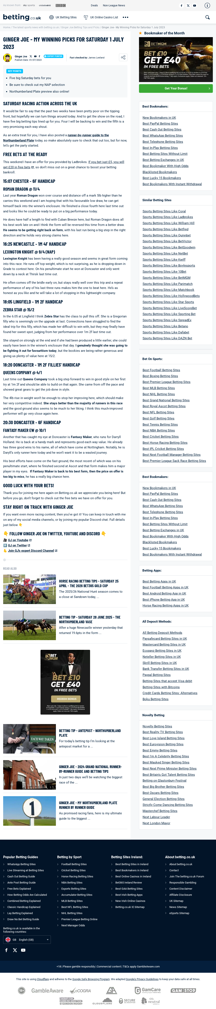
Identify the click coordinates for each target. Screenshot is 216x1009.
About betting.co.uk (180, 864)
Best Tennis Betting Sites (160, 424)
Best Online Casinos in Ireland (133, 876)
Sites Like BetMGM (176, 278)
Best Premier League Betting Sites (166, 382)
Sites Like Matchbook (178, 290)
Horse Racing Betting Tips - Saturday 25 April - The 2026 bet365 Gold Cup (89, 583)
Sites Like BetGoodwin (179, 247)
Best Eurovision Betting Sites (163, 744)
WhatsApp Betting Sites (21, 864)
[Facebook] (181, 5)
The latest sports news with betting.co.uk (35, 27)
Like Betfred (179, 229)
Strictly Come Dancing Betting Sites (168, 805)
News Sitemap (178, 907)
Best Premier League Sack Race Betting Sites (174, 461)
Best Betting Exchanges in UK (163, 160)
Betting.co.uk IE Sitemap (129, 907)
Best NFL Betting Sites (158, 412)
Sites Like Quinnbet (177, 235)
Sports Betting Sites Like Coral (164, 211)
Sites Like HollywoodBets (181, 296)
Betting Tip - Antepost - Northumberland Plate (90, 733)
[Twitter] (188, 5)
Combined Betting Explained (23, 900)
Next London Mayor (156, 823)
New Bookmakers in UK (159, 118)
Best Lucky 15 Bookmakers (162, 178)
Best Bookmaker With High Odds (166, 166)
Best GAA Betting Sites (129, 888)
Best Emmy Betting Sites (160, 750)
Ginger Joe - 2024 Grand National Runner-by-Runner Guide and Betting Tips (90, 769)
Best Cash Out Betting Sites (162, 129)
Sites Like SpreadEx (177, 320)
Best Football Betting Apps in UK (165, 587)
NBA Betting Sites (71, 882)
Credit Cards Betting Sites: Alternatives (170, 693)
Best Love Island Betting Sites (164, 738)
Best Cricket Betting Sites (161, 436)
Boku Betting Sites (156, 699)
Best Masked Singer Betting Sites (166, 762)
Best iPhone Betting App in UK (164, 600)
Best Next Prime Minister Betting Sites (170, 768)
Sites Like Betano (175, 326)
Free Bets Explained (19, 888)
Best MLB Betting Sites (159, 388)
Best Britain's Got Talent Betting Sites (169, 775)
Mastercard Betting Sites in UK (164, 644)
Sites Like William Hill (178, 223)
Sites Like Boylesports (179, 265)
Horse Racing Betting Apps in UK (166, 605)
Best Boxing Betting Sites (160, 376)
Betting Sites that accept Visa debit (167, 681)
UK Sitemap (176, 900)
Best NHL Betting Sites (159, 394)
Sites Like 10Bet (174, 272)
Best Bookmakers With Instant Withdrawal (172, 184)
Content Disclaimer (180, 888)
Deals (94, 5)
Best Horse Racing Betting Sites (165, 443)
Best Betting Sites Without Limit (165, 154)
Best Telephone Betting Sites (163, 142)
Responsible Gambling (182, 882)
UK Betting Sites (66, 17)
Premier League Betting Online (79, 919)
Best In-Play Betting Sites (160, 148)
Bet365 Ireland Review (128, 882)
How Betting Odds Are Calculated (27, 894)
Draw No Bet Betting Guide (23, 919)
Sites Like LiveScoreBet (180, 308)
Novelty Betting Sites (157, 726)
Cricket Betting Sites (73, 870)
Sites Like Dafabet (176, 332)
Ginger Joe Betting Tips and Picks (80, 27)
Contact (174, 870)
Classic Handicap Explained (23, 907)
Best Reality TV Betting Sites (163, 732)
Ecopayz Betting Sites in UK (162, 651)
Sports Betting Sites (157, 229)
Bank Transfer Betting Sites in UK (166, 669)
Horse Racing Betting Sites (77, 876)
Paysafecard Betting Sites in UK (165, 639)
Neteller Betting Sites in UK (162, 657)
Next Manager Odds (73, 925)
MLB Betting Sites (72, 900)
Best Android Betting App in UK (164, 593)
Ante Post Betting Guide (21, 882)
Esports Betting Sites (73, 888)
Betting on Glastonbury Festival (164, 780)
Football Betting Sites (74, 864)
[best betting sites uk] (24, 17)
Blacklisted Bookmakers (160, 172)
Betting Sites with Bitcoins (161, 687)
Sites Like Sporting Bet (179, 314)
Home (6, 27)
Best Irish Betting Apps (129, 894)
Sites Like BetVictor (177, 241)
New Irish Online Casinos (130, 900)
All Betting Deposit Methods (162, 633)
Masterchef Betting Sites (160, 811)
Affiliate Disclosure (180, 894)
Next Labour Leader (156, 817)
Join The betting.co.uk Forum (186, 876)
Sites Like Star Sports (178, 302)
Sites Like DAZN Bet (177, 338)
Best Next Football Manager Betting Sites (172, 455)
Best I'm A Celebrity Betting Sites (166, 756)
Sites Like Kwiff (174, 260)
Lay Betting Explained (20, 913)
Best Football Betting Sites (161, 370)
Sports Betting (153, 217)
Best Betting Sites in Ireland (131, 864)
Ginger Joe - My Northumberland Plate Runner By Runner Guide (88, 805)
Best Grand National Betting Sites (166, 400)
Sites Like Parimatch (178, 284)
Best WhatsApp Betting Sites (163, 136)
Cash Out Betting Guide (21, 876)
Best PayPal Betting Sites (160, 123)
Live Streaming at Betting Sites (25, 870)
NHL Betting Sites (71, 913)
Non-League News (114, 5)
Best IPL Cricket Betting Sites (163, 449)
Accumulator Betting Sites (76, 894)
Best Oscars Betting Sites (160, 793)
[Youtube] (194, 5)
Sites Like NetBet (175, 253)
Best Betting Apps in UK (159, 581)
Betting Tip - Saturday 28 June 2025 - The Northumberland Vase (89, 619)
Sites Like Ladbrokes (178, 217)
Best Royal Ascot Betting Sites (164, 406)
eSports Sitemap (179, 913)
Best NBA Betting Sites (159, 430)
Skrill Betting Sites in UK (160, 663)
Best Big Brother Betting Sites (163, 787)
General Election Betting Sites (164, 799)
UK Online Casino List (104, 17)
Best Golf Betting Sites (158, 418)
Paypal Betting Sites (157, 675)
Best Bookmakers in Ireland (131, 870)
